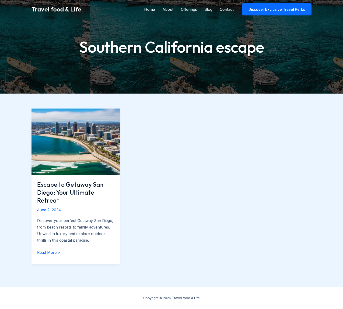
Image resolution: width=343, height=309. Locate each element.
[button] (277, 9)
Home (149, 9)
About (167, 9)
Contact (227, 9)
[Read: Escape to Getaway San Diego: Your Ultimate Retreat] (76, 141)
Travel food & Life (56, 9)
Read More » (48, 253)
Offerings (189, 9)
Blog (208, 9)
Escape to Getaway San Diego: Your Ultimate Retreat (70, 192)
